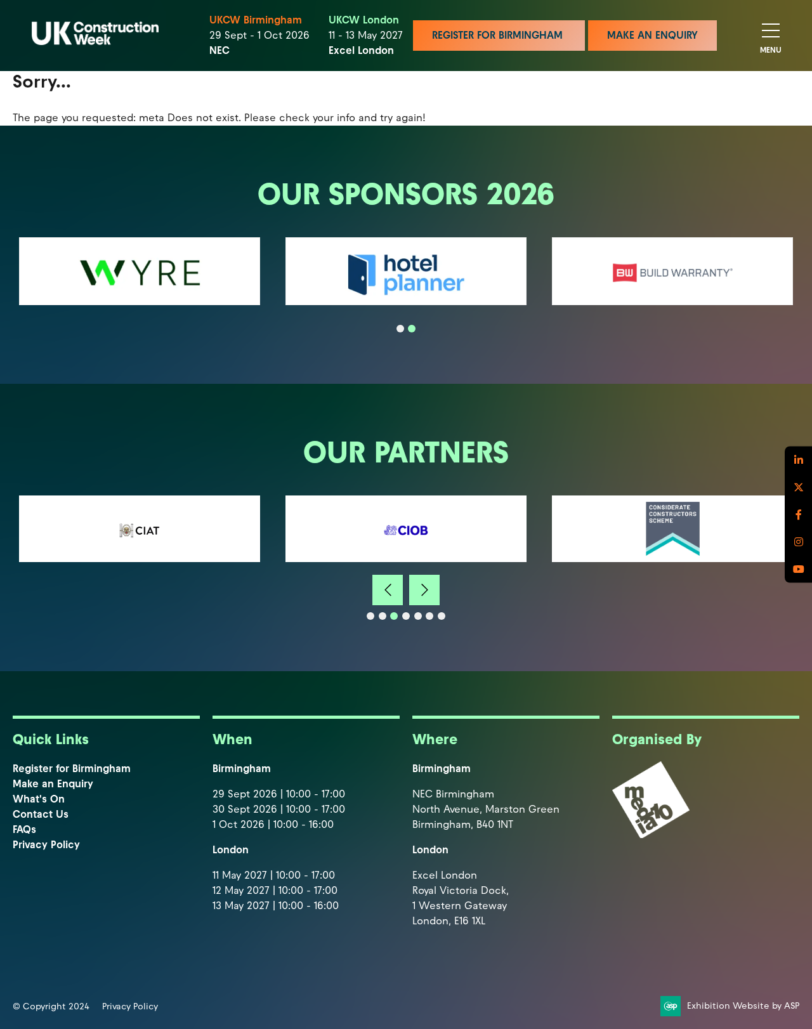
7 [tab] (441, 616)
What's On (39, 799)
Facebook (798, 514)
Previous (387, 590)
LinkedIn (798, 460)
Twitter (798, 487)
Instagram (798, 542)
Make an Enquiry (53, 784)
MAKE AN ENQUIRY (652, 35)
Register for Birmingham (72, 769)
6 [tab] (429, 616)
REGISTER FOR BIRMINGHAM (499, 35)
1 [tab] (400, 328)
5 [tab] (418, 616)
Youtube (798, 569)
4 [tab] (406, 616)
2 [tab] (412, 328)
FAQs (24, 829)
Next (424, 590)
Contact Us (41, 814)
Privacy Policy (46, 845)
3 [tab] (394, 616)
